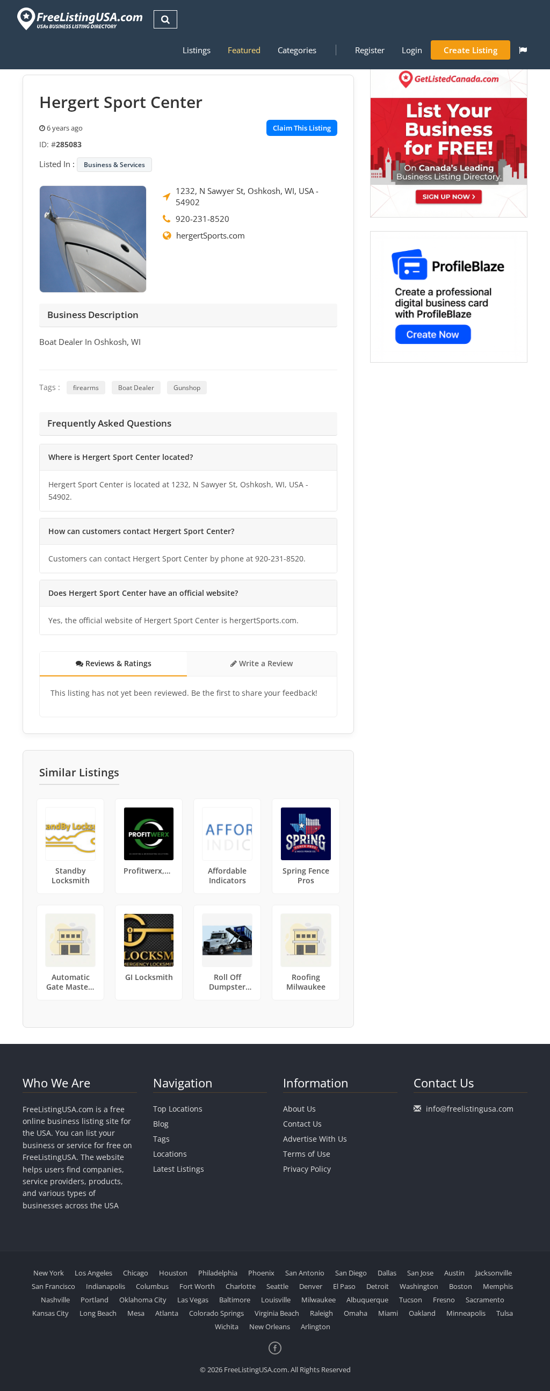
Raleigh (321, 1313)
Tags (161, 1139)
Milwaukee (318, 1299)
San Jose (420, 1273)
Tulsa (504, 1313)
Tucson (410, 1299)
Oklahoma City (143, 1299)
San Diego (351, 1273)
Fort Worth (197, 1286)
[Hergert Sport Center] (93, 238)
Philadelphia (217, 1273)
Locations (170, 1154)
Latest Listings (178, 1169)
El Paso (344, 1286)
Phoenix (261, 1273)
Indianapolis (105, 1286)
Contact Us (302, 1124)
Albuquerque (367, 1299)
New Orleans (269, 1326)
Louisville (276, 1299)
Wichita (226, 1326)
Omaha (355, 1313)
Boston (460, 1286)
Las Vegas (192, 1299)
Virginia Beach (277, 1313)
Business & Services (114, 164)
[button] (522, 50)
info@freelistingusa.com (469, 1109)
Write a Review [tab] (265, 663)
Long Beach (98, 1313)
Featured (244, 50)
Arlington (315, 1326)
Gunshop (186, 387)
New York (48, 1273)
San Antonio (304, 1273)
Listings (197, 50)
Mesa (135, 1313)
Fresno (444, 1299)
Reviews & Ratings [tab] (117, 663)
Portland (94, 1299)
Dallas (387, 1273)
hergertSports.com (210, 235)
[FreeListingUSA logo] (79, 18)
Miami (388, 1313)
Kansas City (50, 1313)
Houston (173, 1273)
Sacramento (485, 1299)
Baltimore (234, 1299)
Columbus (152, 1286)
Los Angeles (93, 1273)
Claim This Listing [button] (302, 128)
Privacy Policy (307, 1169)
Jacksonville (493, 1273)
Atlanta (166, 1313)
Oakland (422, 1313)
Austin (454, 1273)
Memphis (498, 1286)
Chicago (135, 1273)
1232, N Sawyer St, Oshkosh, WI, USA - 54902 (247, 196)
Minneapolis (466, 1313)
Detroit (377, 1286)
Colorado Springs (216, 1313)
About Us (299, 1109)
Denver (310, 1286)
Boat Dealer (136, 387)
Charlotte (241, 1286)
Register (370, 50)
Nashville (55, 1299)
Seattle (277, 1286)
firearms (86, 387)
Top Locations (177, 1109)
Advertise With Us (315, 1139)
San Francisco (53, 1286)
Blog (161, 1124)
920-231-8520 (202, 218)
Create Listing (470, 50)
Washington (419, 1286)
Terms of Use (306, 1154)
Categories (297, 50)
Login (412, 50)
